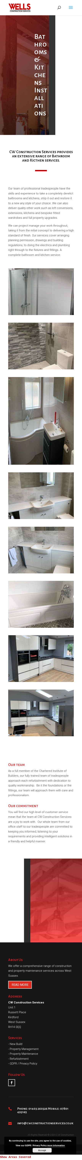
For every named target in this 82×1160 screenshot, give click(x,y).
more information (56, 1145)
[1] (41, 627)
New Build (16, 1044)
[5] (41, 368)
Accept (42, 1150)
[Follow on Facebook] (11, 1082)
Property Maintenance (24, 1054)
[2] (41, 572)
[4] (41, 463)
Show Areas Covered (15, 1157)
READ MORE (20, 985)
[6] (41, 314)
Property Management (24, 1049)
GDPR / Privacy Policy (23, 1063)
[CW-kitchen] (41, 735)
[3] (41, 518)
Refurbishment (19, 1058)
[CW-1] (41, 681)
